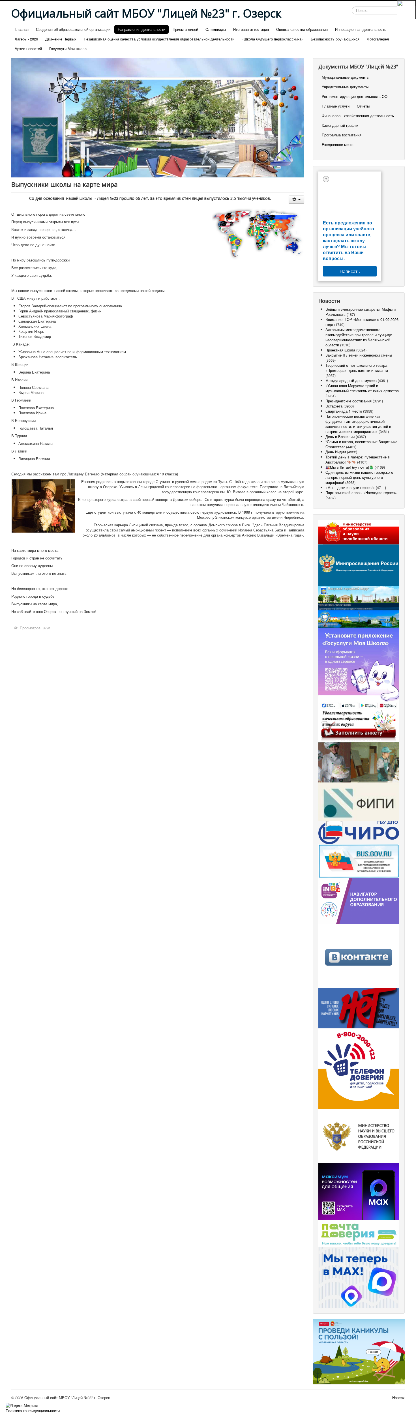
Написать (350, 271)
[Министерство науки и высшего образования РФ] (358, 1135)
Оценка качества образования (302, 29)
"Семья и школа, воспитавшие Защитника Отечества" (361, 444)
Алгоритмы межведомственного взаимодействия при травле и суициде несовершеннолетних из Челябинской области (358, 337)
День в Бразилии (340, 436)
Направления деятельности (141, 29)
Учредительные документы (345, 86)
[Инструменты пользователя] (296, 200)
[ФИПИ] (358, 801)
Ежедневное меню (337, 144)
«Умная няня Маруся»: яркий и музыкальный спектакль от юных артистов (362, 388)
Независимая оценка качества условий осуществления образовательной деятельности (159, 39)
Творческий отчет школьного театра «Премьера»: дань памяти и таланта (356, 368)
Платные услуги (335, 106)
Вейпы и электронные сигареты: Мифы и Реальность (360, 311)
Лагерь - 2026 (26, 39)
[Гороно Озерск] (358, 614)
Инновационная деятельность (360, 29)
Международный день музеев (351, 380)
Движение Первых (60, 39)
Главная (22, 29)
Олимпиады (215, 29)
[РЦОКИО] (358, 832)
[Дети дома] (359, 1351)
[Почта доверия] (358, 1233)
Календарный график (340, 125)
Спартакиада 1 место (343, 411)
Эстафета (334, 406)
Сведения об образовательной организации (73, 29)
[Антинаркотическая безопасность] (358, 1008)
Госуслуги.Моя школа (68, 48)
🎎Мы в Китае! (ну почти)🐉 (349, 467)
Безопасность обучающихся (335, 39)
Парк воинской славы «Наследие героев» (361, 492)
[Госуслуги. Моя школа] (358, 668)
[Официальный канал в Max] (358, 1277)
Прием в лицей (185, 29)
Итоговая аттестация (251, 29)
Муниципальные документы (345, 77)
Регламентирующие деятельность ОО (354, 96)
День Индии (335, 451)
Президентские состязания (348, 401)
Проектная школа (340, 350)
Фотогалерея (378, 39)
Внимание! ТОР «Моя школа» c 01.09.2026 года (361, 322)
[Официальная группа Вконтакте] (358, 955)
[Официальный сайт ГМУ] (358, 860)
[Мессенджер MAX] (358, 1191)
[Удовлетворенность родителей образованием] (358, 725)
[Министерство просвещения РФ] (358, 564)
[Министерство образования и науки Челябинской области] (358, 531)
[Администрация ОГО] (358, 594)
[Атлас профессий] (358, 761)
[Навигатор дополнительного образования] (358, 900)
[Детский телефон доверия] (358, 1068)
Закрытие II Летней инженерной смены (358, 355)
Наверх (398, 1397)
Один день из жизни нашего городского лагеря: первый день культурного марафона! (359, 477)
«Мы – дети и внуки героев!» (350, 487)
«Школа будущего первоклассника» (272, 39)
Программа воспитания (341, 135)
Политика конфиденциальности (33, 1410)
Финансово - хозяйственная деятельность (358, 115)
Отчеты (363, 106)
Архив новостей (28, 48)
